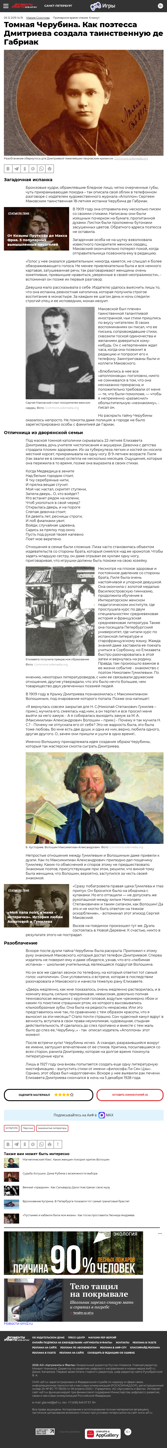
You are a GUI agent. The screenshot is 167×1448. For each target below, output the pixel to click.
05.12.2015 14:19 (13, 17)
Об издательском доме (48, 1337)
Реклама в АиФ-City (113, 1347)
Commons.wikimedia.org (131, 158)
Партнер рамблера (69, 1431)
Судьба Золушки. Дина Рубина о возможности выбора (60, 1173)
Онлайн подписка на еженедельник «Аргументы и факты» (72, 1342)
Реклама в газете (144, 1342)
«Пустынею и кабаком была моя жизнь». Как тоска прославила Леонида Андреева (78, 1215)
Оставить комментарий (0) (130, 1095)
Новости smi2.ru (18, 1323)
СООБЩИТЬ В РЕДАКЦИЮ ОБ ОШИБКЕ (111, 1352)
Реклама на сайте (44, 1347)
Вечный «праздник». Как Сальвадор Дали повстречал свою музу (66, 1187)
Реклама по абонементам (78, 1347)
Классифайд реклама (145, 1347)
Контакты (122, 1342)
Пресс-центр (76, 1337)
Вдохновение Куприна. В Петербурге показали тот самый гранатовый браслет (76, 1201)
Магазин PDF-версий (102, 1337)
